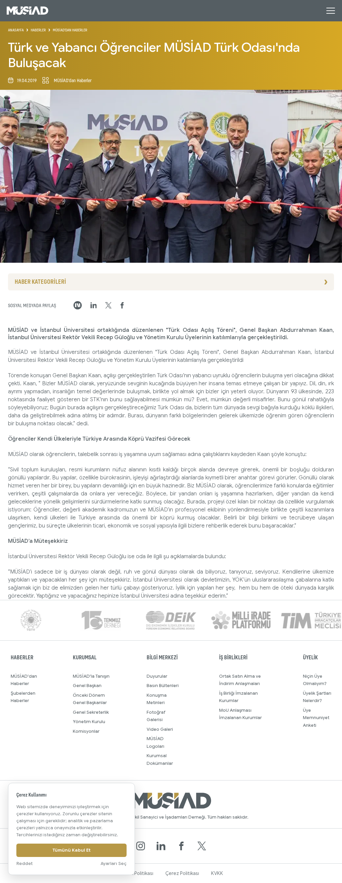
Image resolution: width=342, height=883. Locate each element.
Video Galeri (160, 729)
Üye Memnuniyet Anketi (316, 717)
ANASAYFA (16, 30)
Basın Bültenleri (163, 685)
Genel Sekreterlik (91, 712)
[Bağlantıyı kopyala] (77, 305)
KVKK (217, 873)
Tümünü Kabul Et (71, 850)
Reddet (24, 863)
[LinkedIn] (161, 846)
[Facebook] (181, 846)
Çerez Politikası (182, 873)
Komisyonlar (86, 731)
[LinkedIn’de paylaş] (94, 305)
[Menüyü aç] (330, 10)
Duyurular (157, 676)
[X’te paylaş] (108, 305)
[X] (201, 846)
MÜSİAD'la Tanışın (91, 676)
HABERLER (38, 30)
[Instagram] (140, 846)
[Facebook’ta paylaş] (122, 305)
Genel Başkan (87, 685)
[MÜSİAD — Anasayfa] (27, 10)
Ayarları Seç (114, 863)
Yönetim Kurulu (89, 721)
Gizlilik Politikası (136, 873)
